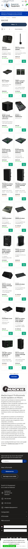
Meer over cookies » (21, 546)
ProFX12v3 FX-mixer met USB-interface (6, 151)
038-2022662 (7, 498)
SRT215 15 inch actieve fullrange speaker (7, 285)
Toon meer (14, 376)
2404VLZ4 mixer (20, 218)
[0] (26, 5)
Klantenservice (10, 471)
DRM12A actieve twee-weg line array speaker (20, 320)
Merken (8, 17)
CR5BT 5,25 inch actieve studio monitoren (19, 82)
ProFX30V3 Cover (7, 318)
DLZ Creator (5, 80)
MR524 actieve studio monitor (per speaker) (6, 251)
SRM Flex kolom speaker (19, 48)
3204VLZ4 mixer (20, 284)
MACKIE (14, 17)
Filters (13, 24)
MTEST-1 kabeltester (18, 116)
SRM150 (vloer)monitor (6, 48)
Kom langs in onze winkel (9, 476)
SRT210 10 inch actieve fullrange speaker (20, 354)
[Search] (25, 9)
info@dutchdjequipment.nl (10, 507)
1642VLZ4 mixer (6, 218)
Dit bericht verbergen (9, 546)
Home (2, 17)
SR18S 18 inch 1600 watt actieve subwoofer (7, 117)
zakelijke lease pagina (13, 443)
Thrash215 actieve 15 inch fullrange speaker (7, 185)
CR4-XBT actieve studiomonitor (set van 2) (7, 354)
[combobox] (12, 9)
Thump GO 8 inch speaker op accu (20, 250)
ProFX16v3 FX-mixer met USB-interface (19, 151)
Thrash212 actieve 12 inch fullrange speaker (20, 185)
